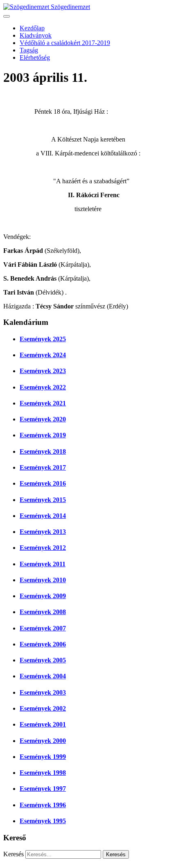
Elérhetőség (35, 57)
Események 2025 (43, 338)
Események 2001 (43, 724)
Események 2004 (43, 676)
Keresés (13, 854)
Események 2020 (43, 419)
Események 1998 (43, 772)
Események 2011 (42, 563)
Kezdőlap (32, 28)
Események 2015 (43, 499)
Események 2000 (43, 740)
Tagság (29, 50)
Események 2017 (43, 467)
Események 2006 (43, 644)
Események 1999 (43, 756)
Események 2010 (43, 579)
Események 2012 (43, 547)
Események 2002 (43, 708)
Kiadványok (36, 35)
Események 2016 (43, 483)
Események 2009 (43, 595)
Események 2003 (43, 692)
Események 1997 (43, 788)
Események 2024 (43, 354)
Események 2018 (43, 451)
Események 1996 (43, 804)
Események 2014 (43, 515)
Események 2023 (43, 370)
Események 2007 (43, 628)
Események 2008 (43, 611)
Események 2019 (43, 435)
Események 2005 (43, 660)
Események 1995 (43, 820)
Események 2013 (43, 531)
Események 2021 (43, 403)
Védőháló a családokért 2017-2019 (65, 42)
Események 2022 (43, 387)
